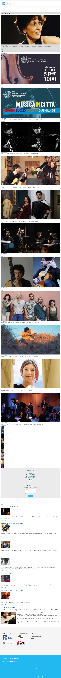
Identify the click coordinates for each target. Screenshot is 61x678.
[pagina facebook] (30, 480)
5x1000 (2, 84)
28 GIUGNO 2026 (4, 152)
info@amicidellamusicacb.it (30, 476)
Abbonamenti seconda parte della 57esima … (12, 523)
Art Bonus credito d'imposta (8, 573)
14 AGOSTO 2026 (4, 389)
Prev (1, 504)
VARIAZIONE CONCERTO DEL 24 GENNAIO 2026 (12, 540)
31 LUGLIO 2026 (4, 321)
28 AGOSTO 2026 (4, 45)
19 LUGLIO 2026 (4, 253)
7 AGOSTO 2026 (4, 355)
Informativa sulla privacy (37, 636)
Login (33, 638)
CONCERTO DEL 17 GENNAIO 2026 (9, 506)
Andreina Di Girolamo (53, 3)
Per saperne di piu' (40, 669)
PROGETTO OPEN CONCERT (8, 557)
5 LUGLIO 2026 (3, 186)
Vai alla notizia (3, 520)
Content (27, 3)
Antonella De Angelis (30, 470)
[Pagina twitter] (31, 480)
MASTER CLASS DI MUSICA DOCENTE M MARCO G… (13, 590)
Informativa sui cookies (36, 3)
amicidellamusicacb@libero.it (30, 477)
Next (3, 504)
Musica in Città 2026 (4, 118)
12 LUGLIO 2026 (4, 219)
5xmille (45, 3)
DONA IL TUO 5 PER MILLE (9, 607)
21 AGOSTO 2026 (4, 422)
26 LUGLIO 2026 (4, 287)
